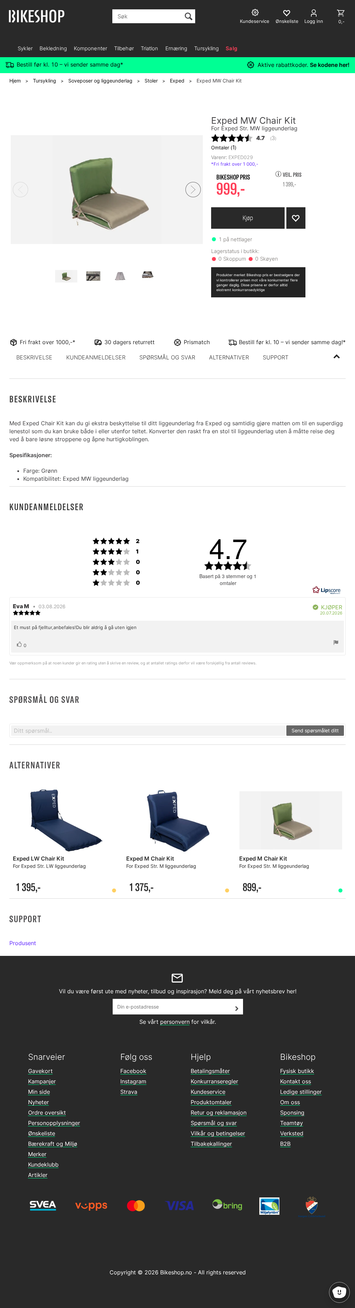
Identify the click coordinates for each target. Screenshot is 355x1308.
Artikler (37, 1174)
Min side (39, 1091)
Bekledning (53, 48)
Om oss (290, 1102)
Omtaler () (223, 147)
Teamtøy (291, 1122)
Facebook (133, 1070)
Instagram (133, 1081)
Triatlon (149, 48)
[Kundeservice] (256, 13)
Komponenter (90, 48)
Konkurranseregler (214, 1081)
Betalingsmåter (210, 1070)
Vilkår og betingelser (218, 1133)
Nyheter (38, 1102)
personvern (175, 1021)
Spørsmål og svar (214, 1122)
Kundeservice (208, 1091)
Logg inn (313, 21)
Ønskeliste (41, 1133)
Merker (37, 1154)
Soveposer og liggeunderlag (100, 81)
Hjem (15, 81)
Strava (128, 1091)
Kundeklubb (43, 1164)
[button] (34, 357)
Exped (177, 81)
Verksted (291, 1133)
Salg (231, 48)
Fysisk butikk (297, 1070)
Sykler (25, 48)
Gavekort (40, 1070)
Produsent (22, 943)
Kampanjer (42, 1081)
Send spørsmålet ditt (315, 730)
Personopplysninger (54, 1122)
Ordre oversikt (47, 1112)
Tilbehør (124, 48)
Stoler (151, 81)
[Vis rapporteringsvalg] (336, 643)
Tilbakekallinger (211, 1143)
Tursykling (206, 48)
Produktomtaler (211, 1102)
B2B (285, 1143)
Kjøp (248, 217)
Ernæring (176, 48)
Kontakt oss (295, 1081)
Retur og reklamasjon (218, 1112)
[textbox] (148, 730)
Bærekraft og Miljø (52, 1143)
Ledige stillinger (301, 1091)
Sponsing (292, 1112)
